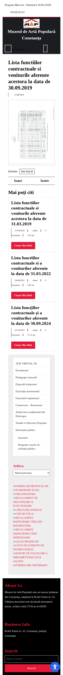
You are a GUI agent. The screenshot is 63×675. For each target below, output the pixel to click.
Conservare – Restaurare (29, 405)
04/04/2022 (20, 280)
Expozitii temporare (26, 384)
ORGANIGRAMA (25, 494)
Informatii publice (25, 430)
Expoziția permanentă (27, 391)
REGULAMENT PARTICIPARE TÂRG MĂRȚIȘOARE (25, 533)
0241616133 (17, 12)
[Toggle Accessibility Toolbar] (55, 666)
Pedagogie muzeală (26, 377)
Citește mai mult (24, 246)
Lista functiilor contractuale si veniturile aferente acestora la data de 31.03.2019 (28, 213)
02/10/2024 (20, 330)
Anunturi (23, 437)
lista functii (27, 171)
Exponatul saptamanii (27, 398)
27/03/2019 (20, 231)
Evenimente (22, 370)
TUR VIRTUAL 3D (26, 363)
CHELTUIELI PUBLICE (28, 509)
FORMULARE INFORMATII (31, 565)
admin (35, 231)
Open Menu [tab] (17, 49)
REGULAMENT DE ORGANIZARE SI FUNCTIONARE (25, 501)
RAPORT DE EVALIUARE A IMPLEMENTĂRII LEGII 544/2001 (30, 557)
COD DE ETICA (24, 513)
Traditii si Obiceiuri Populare (31, 423)
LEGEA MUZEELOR (27, 541)
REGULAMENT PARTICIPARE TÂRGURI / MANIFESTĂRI (28, 521)
